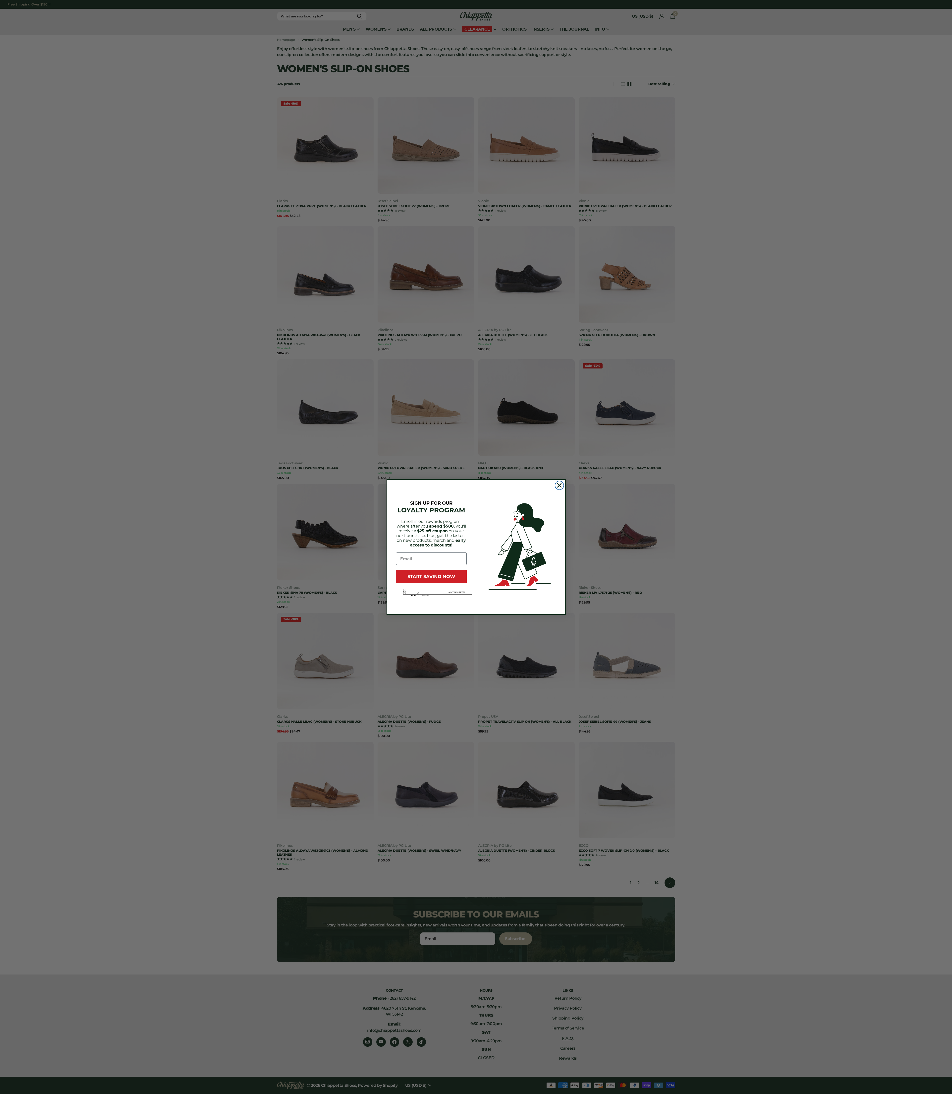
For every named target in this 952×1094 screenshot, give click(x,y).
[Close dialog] (559, 485)
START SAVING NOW (431, 576)
